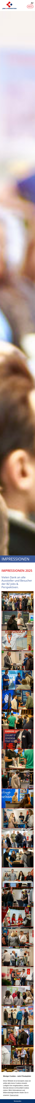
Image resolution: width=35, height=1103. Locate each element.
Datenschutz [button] (14, 1095)
